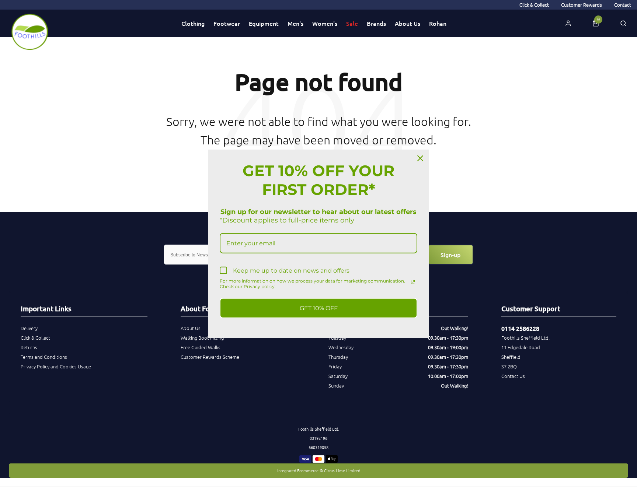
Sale (352, 23)
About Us (407, 23)
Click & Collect (35, 337)
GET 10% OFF (319, 308)
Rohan (437, 23)
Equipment (264, 23)
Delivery (29, 328)
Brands (376, 23)
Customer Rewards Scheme (210, 356)
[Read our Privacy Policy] (412, 281)
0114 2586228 (520, 328)
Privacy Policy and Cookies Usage (56, 366)
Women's (324, 23)
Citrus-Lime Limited (342, 470)
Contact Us (513, 375)
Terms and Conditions (44, 356)
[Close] (420, 158)
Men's (295, 23)
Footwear (226, 23)
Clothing (193, 23)
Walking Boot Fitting (202, 337)
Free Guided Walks (200, 347)
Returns (29, 347)
